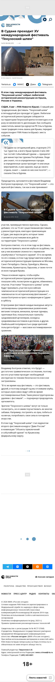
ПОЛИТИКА (9, 586)
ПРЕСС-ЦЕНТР (20, 594)
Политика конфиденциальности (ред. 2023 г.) (21, 620)
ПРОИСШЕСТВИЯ (35, 586)
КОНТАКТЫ (43, 594)
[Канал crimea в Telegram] (7, 566)
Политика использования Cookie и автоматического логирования (25, 617)
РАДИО (32, 594)
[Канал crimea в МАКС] (47, 566)
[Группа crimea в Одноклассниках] (37, 566)
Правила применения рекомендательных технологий (25, 623)
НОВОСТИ (6, 594)
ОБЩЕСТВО (20, 586)
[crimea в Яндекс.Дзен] (27, 566)
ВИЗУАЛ (47, 586)
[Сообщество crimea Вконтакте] (17, 566)
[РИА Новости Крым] (10, 25)
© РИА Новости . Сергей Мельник (11, 78)
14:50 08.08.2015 (7, 43)
